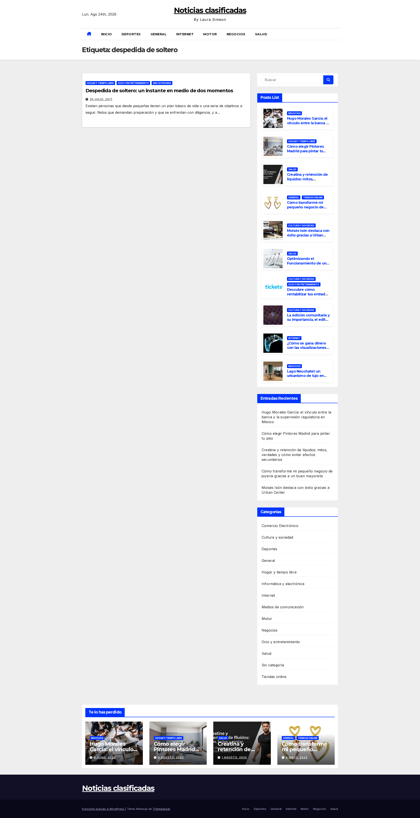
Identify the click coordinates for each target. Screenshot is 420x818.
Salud (261, 34)
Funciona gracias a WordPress (103, 809)
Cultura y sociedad (301, 225)
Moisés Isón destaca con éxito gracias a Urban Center (308, 235)
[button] (336, 34)
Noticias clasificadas (210, 10)
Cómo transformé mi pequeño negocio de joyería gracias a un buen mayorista (305, 209)
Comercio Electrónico (280, 525)
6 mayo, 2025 (297, 757)
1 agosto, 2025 (234, 757)
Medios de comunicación (283, 607)
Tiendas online (313, 197)
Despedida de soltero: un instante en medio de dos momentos (159, 91)
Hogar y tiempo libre (100, 83)
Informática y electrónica (283, 584)
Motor (210, 34)
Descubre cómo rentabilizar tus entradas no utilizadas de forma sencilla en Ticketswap (308, 296)
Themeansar (161, 809)
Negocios (236, 34)
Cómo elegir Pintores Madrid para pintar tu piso (305, 151)
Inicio (106, 34)
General (158, 34)
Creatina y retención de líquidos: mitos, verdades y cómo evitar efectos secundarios (307, 181)
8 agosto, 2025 (171, 757)
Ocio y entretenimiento (133, 83)
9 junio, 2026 (105, 757)
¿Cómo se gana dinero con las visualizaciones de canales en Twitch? (306, 348)
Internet (185, 34)
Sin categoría (162, 83)
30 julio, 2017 (101, 99)
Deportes (131, 34)
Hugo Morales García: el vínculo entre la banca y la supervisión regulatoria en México (307, 125)
